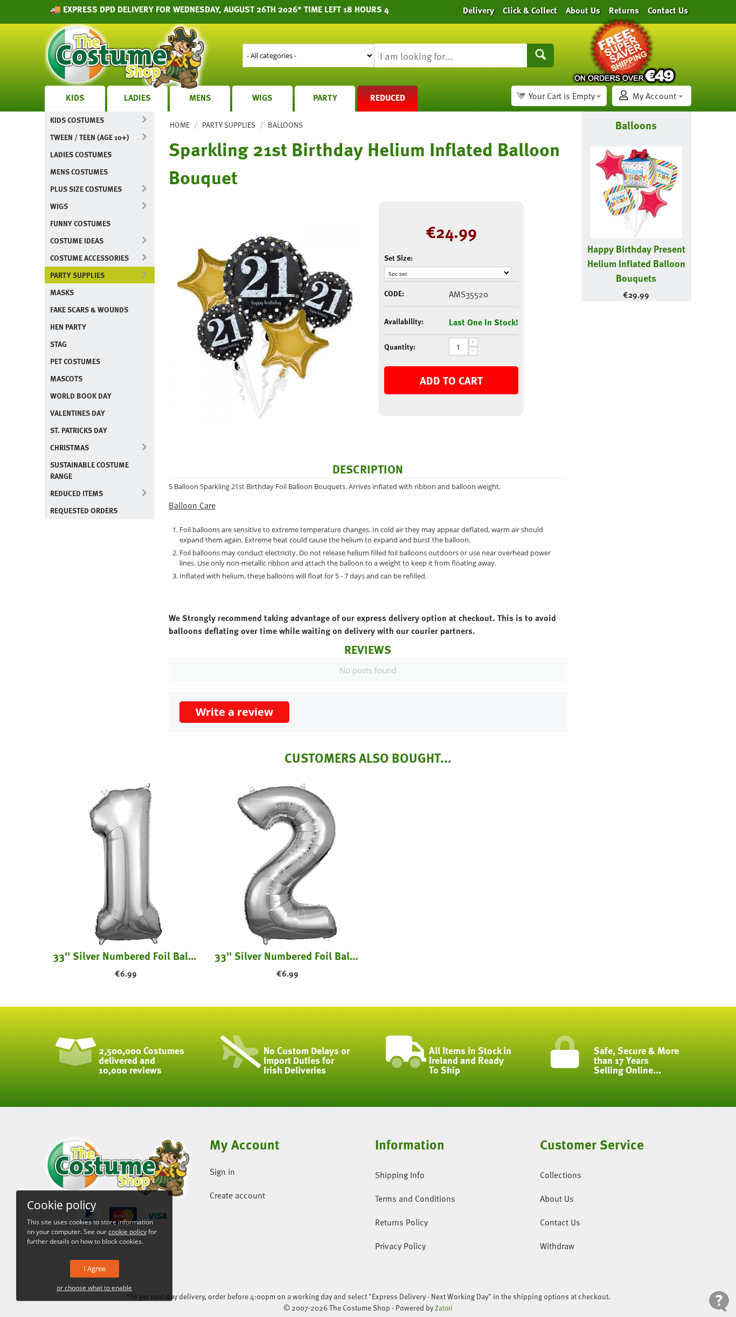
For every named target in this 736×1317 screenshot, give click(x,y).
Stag (58, 344)
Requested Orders (83, 510)
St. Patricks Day (78, 430)
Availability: (403, 321)
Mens (200, 97)
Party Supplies (77, 275)
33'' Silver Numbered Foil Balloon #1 (125, 955)
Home (180, 124)
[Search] (540, 55)
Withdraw (557, 1245)
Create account (237, 1195)
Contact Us (560, 1222)
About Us (557, 1198)
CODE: (394, 293)
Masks (62, 292)
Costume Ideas (76, 240)
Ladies (137, 97)
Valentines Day (77, 413)
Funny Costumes (80, 223)
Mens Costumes (79, 171)
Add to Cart (451, 380)
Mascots (66, 378)
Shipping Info (400, 1174)
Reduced (387, 97)
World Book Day (81, 395)
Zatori (444, 1307)
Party (325, 97)
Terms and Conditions (415, 1198)
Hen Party (68, 326)
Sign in (222, 1171)
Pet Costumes (75, 361)
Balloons (285, 124)
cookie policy (127, 1231)
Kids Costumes (77, 120)
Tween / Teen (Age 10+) (89, 137)
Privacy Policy (400, 1245)
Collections (560, 1174)
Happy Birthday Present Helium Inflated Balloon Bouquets (636, 263)
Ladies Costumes (81, 154)
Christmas (69, 447)
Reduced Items (76, 493)
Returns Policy (401, 1222)
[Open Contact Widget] (719, 1301)
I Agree (95, 1268)
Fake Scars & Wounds (89, 309)
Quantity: (399, 346)
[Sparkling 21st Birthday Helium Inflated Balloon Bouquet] (266, 325)
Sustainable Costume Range (89, 470)
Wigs (262, 97)
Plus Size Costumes (86, 188)
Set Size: (398, 257)
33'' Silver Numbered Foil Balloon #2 (287, 955)
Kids (75, 97)
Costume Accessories (89, 257)
